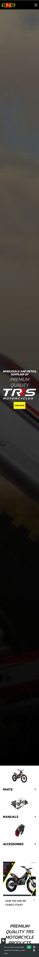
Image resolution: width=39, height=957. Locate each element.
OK (29, 947)
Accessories (13, 844)
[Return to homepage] (8, 5)
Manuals (10, 816)
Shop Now (19, 405)
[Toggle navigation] (35, 5)
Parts (7, 789)
